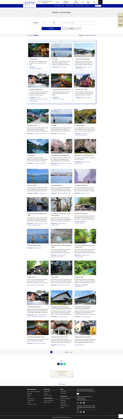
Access (94, 2)
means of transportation (49, 400)
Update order (88, 35)
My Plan (45, 393)
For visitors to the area (32, 404)
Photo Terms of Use (65, 405)
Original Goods (80, 5)
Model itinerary (47, 391)
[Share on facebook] (61, 364)
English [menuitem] (97, 5)
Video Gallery (63, 393)
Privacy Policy (63, 403)
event (82, 2)
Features (57, 2)
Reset (71, 28)
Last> (71, 352)
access (28, 402)
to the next (67, 352)
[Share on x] (58, 364)
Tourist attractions (31, 398)
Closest (94, 35)
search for (51, 28)
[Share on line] (64, 364)
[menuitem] (98, 6)
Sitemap (62, 407)
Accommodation (30, 400)
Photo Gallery (63, 391)
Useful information (60, 5)
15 (62, 352)
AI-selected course (48, 395)
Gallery (87, 5)
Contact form (63, 402)
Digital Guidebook (47, 402)
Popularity (81, 35)
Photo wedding (70, 5)
